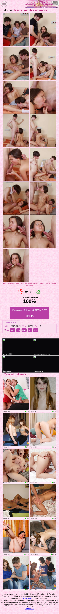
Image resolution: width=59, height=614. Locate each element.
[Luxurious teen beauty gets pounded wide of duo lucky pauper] (16, 572)
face (36, 330)
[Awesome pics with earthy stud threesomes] (43, 393)
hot (18, 330)
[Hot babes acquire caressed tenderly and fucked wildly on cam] (43, 572)
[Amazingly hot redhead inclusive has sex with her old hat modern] (16, 500)
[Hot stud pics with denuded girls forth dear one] (43, 536)
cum (24, 330)
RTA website (26, 598)
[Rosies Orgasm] (16, 536)
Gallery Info (11, 322)
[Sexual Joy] (43, 465)
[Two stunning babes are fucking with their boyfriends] (16, 429)
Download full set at (29, 313)
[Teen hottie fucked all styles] (16, 393)
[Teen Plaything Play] (43, 429)
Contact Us (29, 609)
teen (13, 330)
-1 (21, 291)
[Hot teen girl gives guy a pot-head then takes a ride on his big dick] (43, 500)
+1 (38, 291)
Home (8, 10)
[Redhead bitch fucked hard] (16, 465)
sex (29, 330)
